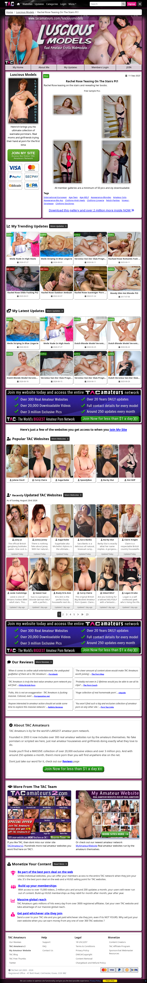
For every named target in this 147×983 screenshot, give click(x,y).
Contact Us (47, 950)
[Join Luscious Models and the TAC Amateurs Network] (15, 167)
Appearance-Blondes (101, 197)
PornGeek (53, 674)
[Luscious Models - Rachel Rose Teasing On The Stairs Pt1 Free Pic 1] (67, 104)
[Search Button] (123, 4)
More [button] (72, 4)
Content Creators (117, 942)
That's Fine (110, 981)
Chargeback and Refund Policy (91, 962)
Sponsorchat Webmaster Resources (121, 952)
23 (87, 614)
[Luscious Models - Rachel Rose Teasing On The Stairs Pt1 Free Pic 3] (67, 161)
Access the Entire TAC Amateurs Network (23, 155)
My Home (18, 67)
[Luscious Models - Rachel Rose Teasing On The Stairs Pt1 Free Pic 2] (116, 116)
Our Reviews (15, 942)
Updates (39, 4)
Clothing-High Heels (75, 200)
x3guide (122, 692)
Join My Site (118, 430)
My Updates (70, 67)
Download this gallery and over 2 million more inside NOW (90, 210)
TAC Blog (13, 954)
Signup (131, 4)
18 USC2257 (81, 942)
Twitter (12, 962)
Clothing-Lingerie (95, 200)
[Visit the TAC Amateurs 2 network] (39, 815)
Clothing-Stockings (65, 203)
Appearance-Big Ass (53, 200)
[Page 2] (78, 614)
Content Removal (84, 958)
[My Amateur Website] (108, 815)
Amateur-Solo (119, 197)
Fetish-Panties (113, 200)
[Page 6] (82, 614)
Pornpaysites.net (42, 696)
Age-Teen (73, 197)
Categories (52, 4)
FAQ (44, 946)
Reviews (67, 761)
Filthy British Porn (27, 685)
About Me (44, 67)
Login (63, 4)
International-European (55, 197)
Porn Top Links (107, 707)
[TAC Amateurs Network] (9, 4)
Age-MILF (84, 197)
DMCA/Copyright (84, 954)
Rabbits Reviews (55, 707)
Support (46, 942)
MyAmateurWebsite (86, 845)
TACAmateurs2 (15, 845)
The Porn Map (98, 674)
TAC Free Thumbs (17, 958)
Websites (27, 4)
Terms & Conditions (85, 946)
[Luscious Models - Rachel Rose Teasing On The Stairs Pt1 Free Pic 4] (116, 161)
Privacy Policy (95, 981)
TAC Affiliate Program (119, 946)
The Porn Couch (90, 685)
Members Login (100, 67)
